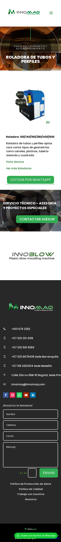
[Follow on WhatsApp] (19, 395)
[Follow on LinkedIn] (33, 395)
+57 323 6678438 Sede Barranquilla (34, 356)
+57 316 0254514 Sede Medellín (31, 366)
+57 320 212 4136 (22, 338)
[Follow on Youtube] (26, 395)
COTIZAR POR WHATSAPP (30, 179)
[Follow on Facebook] (5, 395)
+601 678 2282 (20, 329)
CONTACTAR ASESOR (37, 219)
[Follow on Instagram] (12, 395)
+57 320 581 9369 (22, 347)
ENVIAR (49, 472)
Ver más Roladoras (19, 168)
